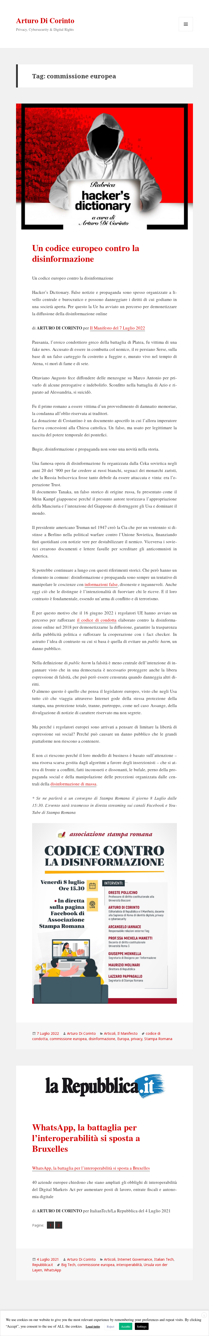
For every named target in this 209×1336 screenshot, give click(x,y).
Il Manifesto (127, 1033)
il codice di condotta (96, 620)
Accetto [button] (125, 1326)
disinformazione (102, 1038)
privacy (136, 1038)
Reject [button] (110, 1326)
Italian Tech (164, 1259)
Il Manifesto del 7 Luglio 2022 (117, 328)
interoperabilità (129, 1264)
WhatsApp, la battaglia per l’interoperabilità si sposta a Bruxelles (86, 1137)
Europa (123, 1038)
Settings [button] (142, 1326)
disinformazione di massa (73, 784)
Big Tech (68, 1264)
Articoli (109, 1033)
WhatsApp (52, 1270)
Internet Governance (134, 1259)
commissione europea (68, 1038)
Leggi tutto (93, 1326)
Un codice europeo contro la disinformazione (85, 253)
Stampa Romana (158, 1038)
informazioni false (101, 584)
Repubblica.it (42, 1264)
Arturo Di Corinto (45, 20)
